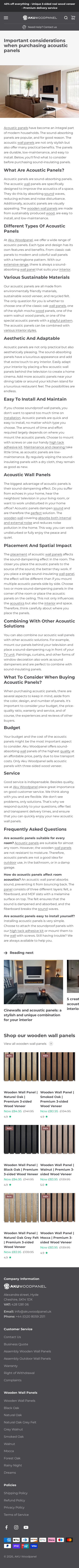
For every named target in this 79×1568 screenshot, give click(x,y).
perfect (36, 513)
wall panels (25, 142)
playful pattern (61, 320)
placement (18, 554)
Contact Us (12, 1337)
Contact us (50, 27)
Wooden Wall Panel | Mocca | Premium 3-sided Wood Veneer (57, 1237)
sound (49, 194)
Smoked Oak (14, 1436)
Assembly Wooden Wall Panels (27, 1351)
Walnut (9, 1444)
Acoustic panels (16, 128)
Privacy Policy (14, 1507)
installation (12, 418)
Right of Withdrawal (19, 1373)
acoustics (17, 603)
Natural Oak (13, 1415)
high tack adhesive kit (27, 931)
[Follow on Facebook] (6, 1527)
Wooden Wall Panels (19, 1401)
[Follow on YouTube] (26, 1527)
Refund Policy (14, 1500)
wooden (10, 518)
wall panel (27, 269)
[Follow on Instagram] (16, 1527)
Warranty (11, 1366)
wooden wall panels (42, 208)
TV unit (9, 654)
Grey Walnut (13, 1429)
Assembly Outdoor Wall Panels (27, 1358)
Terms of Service (16, 1515)
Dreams (10, 1472)
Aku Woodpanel (20, 240)
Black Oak (11, 1408)
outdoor (10, 862)
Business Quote (16, 1344)
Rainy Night (13, 1465)
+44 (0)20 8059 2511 (30, 1316)
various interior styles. (20, 330)
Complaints (12, 1380)
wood (50, 213)
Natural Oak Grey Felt (20, 1422)
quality (65, 751)
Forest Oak (12, 1458)
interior (64, 269)
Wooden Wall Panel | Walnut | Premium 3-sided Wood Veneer (57, 1169)
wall (27, 184)
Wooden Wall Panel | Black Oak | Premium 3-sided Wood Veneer (21, 1169)
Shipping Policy (16, 1493)
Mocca (9, 1451)
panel (70, 574)
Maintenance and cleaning (45, 447)
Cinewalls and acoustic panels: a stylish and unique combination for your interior (33, 1015)
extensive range (16, 264)
